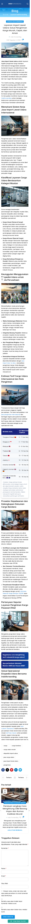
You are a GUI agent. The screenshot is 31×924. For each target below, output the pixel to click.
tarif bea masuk (11, 733)
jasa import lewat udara (11, 761)
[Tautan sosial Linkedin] (16, 770)
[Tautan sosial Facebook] (3, 770)
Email (3, 876)
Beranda (5, 14)
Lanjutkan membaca (15, 830)
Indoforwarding (6, 98)
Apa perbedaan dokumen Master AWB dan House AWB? (14, 664)
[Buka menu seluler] (2, 4)
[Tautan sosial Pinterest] (11, 770)
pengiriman (7, 765)
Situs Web (4, 883)
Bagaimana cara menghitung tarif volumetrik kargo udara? (14, 656)
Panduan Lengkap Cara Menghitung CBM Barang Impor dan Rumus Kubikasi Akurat (15, 810)
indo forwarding (16, 37)
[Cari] (27, 4)
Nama (3, 868)
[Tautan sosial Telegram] (20, 770)
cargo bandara (16, 745)
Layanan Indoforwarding (18, 14)
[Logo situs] (14, 4)
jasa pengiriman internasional (10, 414)
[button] (29, 810)
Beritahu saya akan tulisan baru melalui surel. (14, 911)
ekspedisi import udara (11, 753)
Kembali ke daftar (14, 777)
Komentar (5, 848)
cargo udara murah (10, 749)
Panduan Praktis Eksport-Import (14, 802)
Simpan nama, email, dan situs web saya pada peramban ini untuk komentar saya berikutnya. (14, 893)
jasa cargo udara (9, 757)
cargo (5, 745)
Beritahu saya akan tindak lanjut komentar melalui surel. (11, 902)
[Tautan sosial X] (7, 770)
